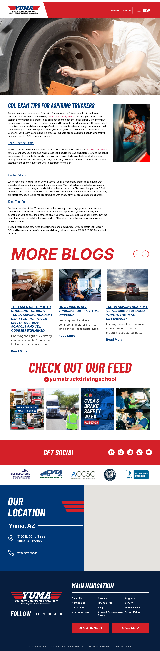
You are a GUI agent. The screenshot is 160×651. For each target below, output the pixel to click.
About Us (77, 598)
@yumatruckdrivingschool (80, 379)
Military (128, 603)
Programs (130, 598)
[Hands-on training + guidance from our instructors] (62, 409)
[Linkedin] (130, 452)
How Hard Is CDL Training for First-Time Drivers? (79, 311)
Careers (102, 598)
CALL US (128, 628)
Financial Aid (105, 603)
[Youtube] (149, 452)
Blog (100, 607)
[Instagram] (121, 452)
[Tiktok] (139, 452)
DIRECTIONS (88, 628)
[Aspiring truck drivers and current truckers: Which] (27, 409)
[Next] (145, 253)
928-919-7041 (27, 553)
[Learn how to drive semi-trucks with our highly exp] (133, 409)
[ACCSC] (83, 474)
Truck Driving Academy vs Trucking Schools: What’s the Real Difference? (127, 313)
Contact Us (78, 607)
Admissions (78, 603)
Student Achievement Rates (110, 614)
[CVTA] (51, 474)
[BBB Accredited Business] (137, 474)
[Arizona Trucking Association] (20, 474)
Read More (19, 351)
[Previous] (136, 253)
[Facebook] (111, 452)
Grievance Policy (81, 612)
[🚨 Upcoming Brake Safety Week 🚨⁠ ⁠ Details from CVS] (97, 409)
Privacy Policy (132, 612)
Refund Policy (132, 607)
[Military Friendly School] (110, 474)
